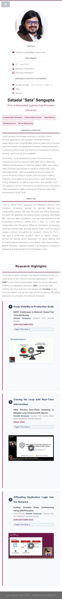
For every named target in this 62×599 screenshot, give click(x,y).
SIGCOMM (54, 215)
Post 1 (35, 222)
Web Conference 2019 (31, 189)
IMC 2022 (50, 168)
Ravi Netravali (33, 211)
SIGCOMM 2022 (37, 162)
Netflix (47, 235)
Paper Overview (22, 329)
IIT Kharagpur (36, 249)
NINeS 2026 (40, 165)
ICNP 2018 (20, 192)
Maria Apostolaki (51, 211)
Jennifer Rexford (46, 208)
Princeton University (12, 208)
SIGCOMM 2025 (9, 172)
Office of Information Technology (44, 225)
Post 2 (43, 222)
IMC (4, 218)
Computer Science (45, 204)
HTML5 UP (51, 595)
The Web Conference (21, 218)
